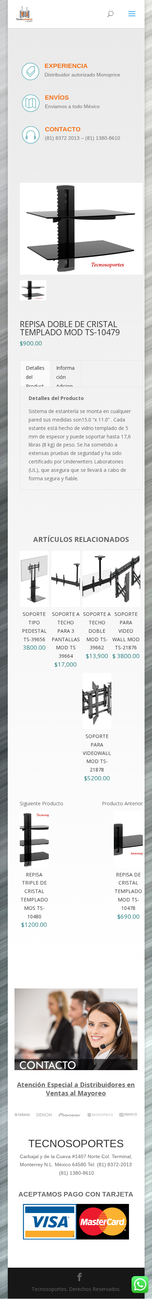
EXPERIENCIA (66, 65)
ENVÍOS (57, 97)
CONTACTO (63, 129)
